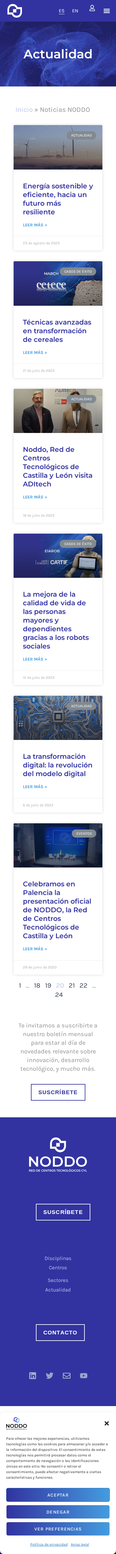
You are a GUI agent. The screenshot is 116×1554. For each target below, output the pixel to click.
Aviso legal (80, 1544)
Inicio (24, 110)
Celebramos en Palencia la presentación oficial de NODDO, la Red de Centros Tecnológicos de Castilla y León (57, 910)
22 (83, 985)
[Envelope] (66, 1376)
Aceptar (58, 1495)
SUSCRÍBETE (58, 1092)
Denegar (58, 1512)
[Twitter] (49, 1376)
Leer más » (35, 225)
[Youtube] (83, 1376)
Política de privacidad (49, 1544)
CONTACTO (60, 1332)
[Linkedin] (32, 1376)
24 (59, 995)
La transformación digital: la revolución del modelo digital (57, 765)
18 (37, 985)
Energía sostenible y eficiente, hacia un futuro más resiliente (58, 199)
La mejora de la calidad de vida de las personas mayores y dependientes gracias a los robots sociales (56, 620)
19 (48, 985)
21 (72, 985)
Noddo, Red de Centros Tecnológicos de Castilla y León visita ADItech (57, 466)
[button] (107, 1423)
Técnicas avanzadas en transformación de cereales (57, 331)
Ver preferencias (58, 1529)
